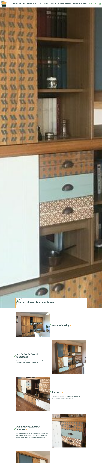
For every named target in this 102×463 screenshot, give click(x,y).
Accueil (19, 305)
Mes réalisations (25, 305)
